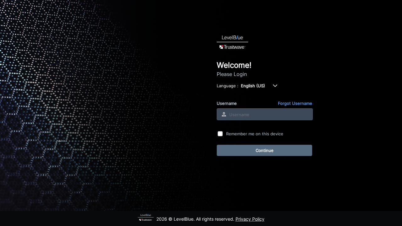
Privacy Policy (250, 219)
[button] (275, 86)
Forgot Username (295, 103)
